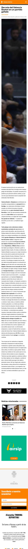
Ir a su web (14, 458)
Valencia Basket (4, 14)
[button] (9, 383)
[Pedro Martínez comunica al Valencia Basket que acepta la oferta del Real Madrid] (14, 413)
